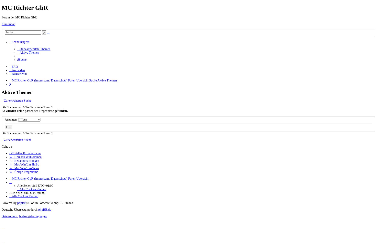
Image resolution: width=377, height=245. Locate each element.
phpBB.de (44, 209)
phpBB (21, 203)
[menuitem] (33, 49)
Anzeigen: (11, 119)
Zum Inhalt (8, 24)
